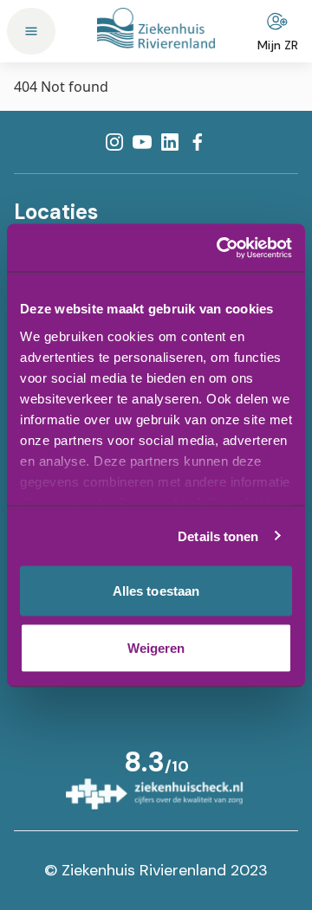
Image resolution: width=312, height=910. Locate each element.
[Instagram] (114, 142)
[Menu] (31, 31)
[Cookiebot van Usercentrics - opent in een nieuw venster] (220, 247)
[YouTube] (142, 142)
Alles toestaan (156, 591)
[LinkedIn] (169, 142)
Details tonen (218, 535)
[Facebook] (197, 142)
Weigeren (156, 647)
